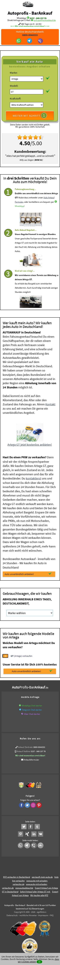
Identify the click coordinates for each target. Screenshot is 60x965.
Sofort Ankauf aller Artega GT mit (35, 891)
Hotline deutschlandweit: (30, 33)
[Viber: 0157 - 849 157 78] (40, 41)
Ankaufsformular (31, 759)
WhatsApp (19, 206)
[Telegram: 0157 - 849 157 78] (29, 41)
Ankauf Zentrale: (25, 747)
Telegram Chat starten (32, 710)
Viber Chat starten (32, 714)
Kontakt (50, 404)
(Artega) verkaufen (21, 655)
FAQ (52, 915)
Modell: (14, 85)
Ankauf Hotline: (23, 751)
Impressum (43, 915)
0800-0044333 (39, 747)
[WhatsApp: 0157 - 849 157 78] (28, 18)
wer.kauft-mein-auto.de (42, 877)
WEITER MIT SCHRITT (29, 115)
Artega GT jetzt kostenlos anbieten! (30, 445)
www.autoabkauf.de (24, 888)
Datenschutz (12, 915)
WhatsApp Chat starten (32, 705)
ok (39, 961)
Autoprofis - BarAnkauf (30, 13)
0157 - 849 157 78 (38, 18)
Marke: (14, 72)
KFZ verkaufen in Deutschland (16, 877)
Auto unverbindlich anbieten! (19, 574)
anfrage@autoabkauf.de (45, 20)
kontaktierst (33, 478)
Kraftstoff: (15, 98)
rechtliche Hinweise (27, 915)
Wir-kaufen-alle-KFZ (39, 895)
